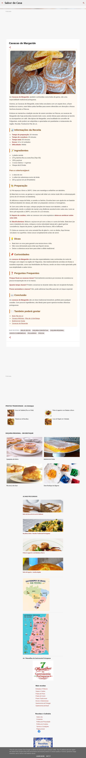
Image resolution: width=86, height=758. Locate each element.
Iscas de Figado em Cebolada (61, 419)
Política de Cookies (42, 724)
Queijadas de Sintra (12, 459)
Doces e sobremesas (18, 333)
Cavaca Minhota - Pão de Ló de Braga (26, 318)
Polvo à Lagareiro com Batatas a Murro (63, 410)
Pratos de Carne (40, 696)
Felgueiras (32, 333)
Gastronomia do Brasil (42, 705)
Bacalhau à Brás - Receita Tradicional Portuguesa (36, 533)
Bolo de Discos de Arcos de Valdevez (33, 514)
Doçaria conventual (40, 330)
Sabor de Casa (13, 2)
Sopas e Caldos (40, 691)
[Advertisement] (43, 23)
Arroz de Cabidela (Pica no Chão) (24, 410)
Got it (48, 756)
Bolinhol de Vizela (18, 321)
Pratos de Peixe (40, 693)
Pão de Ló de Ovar (12, 485)
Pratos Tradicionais (41, 698)
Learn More (40, 756)
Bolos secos (25, 330)
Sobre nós (39, 717)
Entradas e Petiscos (42, 689)
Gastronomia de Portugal (43, 703)
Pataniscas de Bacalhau (21, 419)
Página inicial (40, 729)
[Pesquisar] (84, 3)
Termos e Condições (42, 726)
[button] (10, 47)
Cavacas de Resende (20, 323)
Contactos (39, 719)
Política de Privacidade (43, 721)
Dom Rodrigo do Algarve (51, 485)
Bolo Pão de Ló (17, 316)
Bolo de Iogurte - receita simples (32, 572)
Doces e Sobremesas (42, 701)
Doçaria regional (57, 330)
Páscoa (41, 333)
